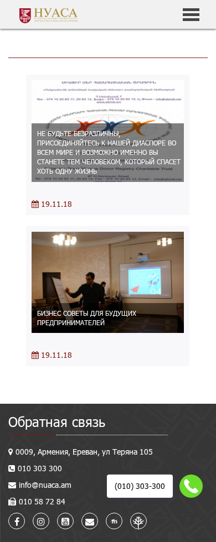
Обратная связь (56, 422)
